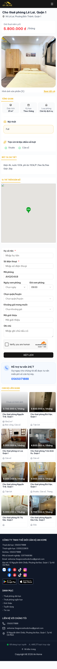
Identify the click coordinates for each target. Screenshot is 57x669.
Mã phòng (9, 272)
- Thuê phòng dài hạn (11, 596)
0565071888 (20, 379)
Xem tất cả (49, 91)
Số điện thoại (11, 261)
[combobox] (41, 287)
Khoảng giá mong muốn (15, 305)
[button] (28, 210)
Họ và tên (10, 251)
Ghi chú (7, 326)
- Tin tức (6, 610)
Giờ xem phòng (36, 283)
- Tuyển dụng (8, 607)
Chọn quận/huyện (12, 294)
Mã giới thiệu (10, 315)
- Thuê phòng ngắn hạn (12, 600)
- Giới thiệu (7, 603)
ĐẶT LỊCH (28, 355)
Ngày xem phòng (12, 283)
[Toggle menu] (52, 4)
